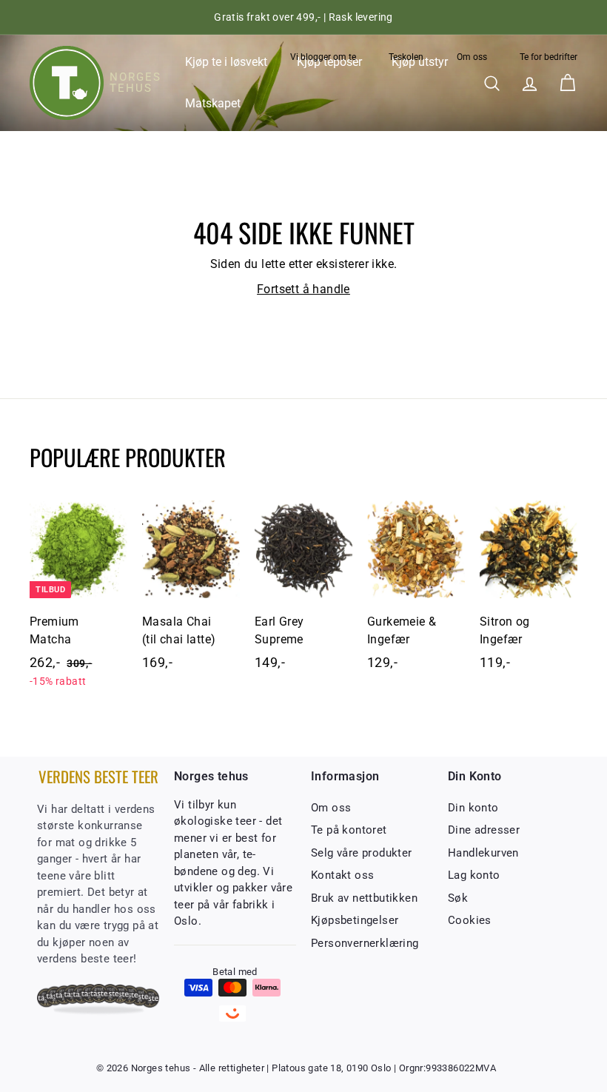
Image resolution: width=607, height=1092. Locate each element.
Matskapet (213, 103)
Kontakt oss (342, 875)
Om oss (472, 57)
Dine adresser (484, 830)
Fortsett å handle (303, 289)
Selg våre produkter (361, 853)
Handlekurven (483, 853)
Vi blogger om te (323, 57)
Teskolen (406, 57)
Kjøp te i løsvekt (226, 62)
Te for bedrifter (548, 57)
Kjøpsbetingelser (354, 920)
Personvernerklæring (365, 943)
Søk (458, 898)
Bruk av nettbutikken (364, 898)
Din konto (473, 807)
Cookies (470, 920)
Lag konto (474, 875)
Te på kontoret (349, 830)
